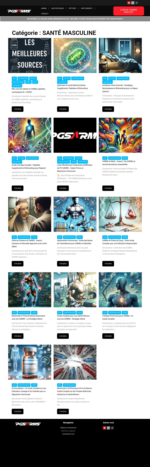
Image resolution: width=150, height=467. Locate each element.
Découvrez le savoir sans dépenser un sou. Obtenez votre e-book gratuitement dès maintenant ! (75, 19)
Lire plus (17, 109)
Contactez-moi (68, 434)
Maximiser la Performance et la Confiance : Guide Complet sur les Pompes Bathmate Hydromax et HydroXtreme (75, 391)
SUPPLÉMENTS (86, 8)
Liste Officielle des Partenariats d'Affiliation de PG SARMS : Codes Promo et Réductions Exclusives (74, 168)
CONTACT (44, 14)
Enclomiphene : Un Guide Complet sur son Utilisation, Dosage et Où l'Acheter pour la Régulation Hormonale (29, 391)
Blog (14, 78)
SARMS (44, 8)
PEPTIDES (72, 8)
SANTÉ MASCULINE (18, 82)
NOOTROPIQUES (57, 8)
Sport (35, 82)
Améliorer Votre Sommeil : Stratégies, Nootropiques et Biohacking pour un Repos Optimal (120, 88)
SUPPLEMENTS (17, 85)
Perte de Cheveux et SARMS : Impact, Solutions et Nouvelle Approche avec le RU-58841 (29, 243)
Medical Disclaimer (68, 428)
